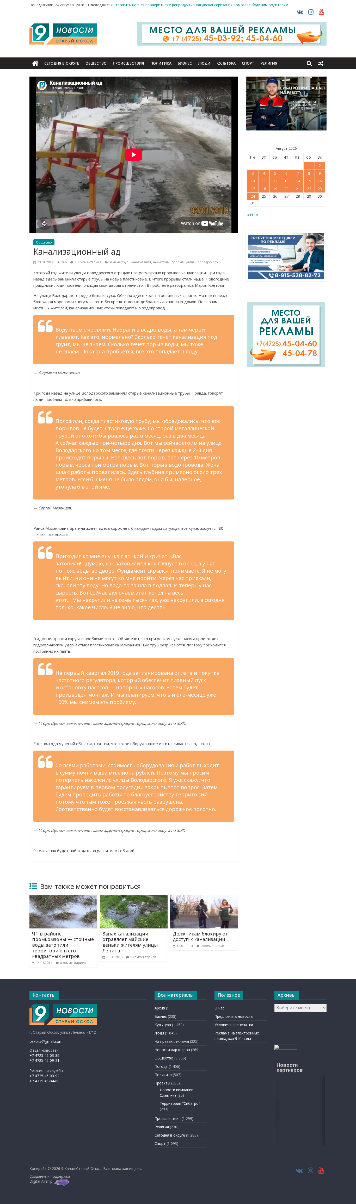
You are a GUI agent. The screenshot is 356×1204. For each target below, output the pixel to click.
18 (264, 188)
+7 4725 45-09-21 (44, 1060)
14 (298, 180)
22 (309, 188)
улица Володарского (202, 262)
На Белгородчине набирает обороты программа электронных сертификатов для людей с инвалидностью (205, 4)
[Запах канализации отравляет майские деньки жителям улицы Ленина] (134, 898)
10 (253, 180)
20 (286, 188)
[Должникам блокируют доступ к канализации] (204, 898)
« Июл (252, 214)
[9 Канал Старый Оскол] (35, 63)
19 (275, 188)
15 (309, 180)
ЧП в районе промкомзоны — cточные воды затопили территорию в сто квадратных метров (63, 945)
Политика (160, 63)
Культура (226, 63)
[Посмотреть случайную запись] (321, 63)
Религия (269, 63)
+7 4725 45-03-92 (44, 1075)
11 (264, 180)
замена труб (118, 262)
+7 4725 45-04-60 (44, 1080)
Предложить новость (233, 1016)
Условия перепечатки (233, 1024)
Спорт (248, 63)
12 (275, 180)
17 (253, 188)
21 (298, 188)
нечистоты (161, 262)
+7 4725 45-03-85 (44, 1055)
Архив (160, 1008)
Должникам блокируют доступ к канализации (200, 937)
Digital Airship (40, 1181)
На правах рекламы (172, 1041)
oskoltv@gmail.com (46, 1041)
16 (320, 180)
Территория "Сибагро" (180, 1103)
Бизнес (185, 63)
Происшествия (128, 63)
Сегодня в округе (61, 63)
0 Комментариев (88, 262)
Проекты (162, 1083)
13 (286, 180)
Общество (96, 63)
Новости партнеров (172, 1049)
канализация (141, 262)
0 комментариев (72, 962)
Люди (204, 63)
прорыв (177, 262)
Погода (161, 1066)
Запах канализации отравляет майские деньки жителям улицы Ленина (130, 942)
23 (320, 188)
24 (253, 196)
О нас (219, 1008)
